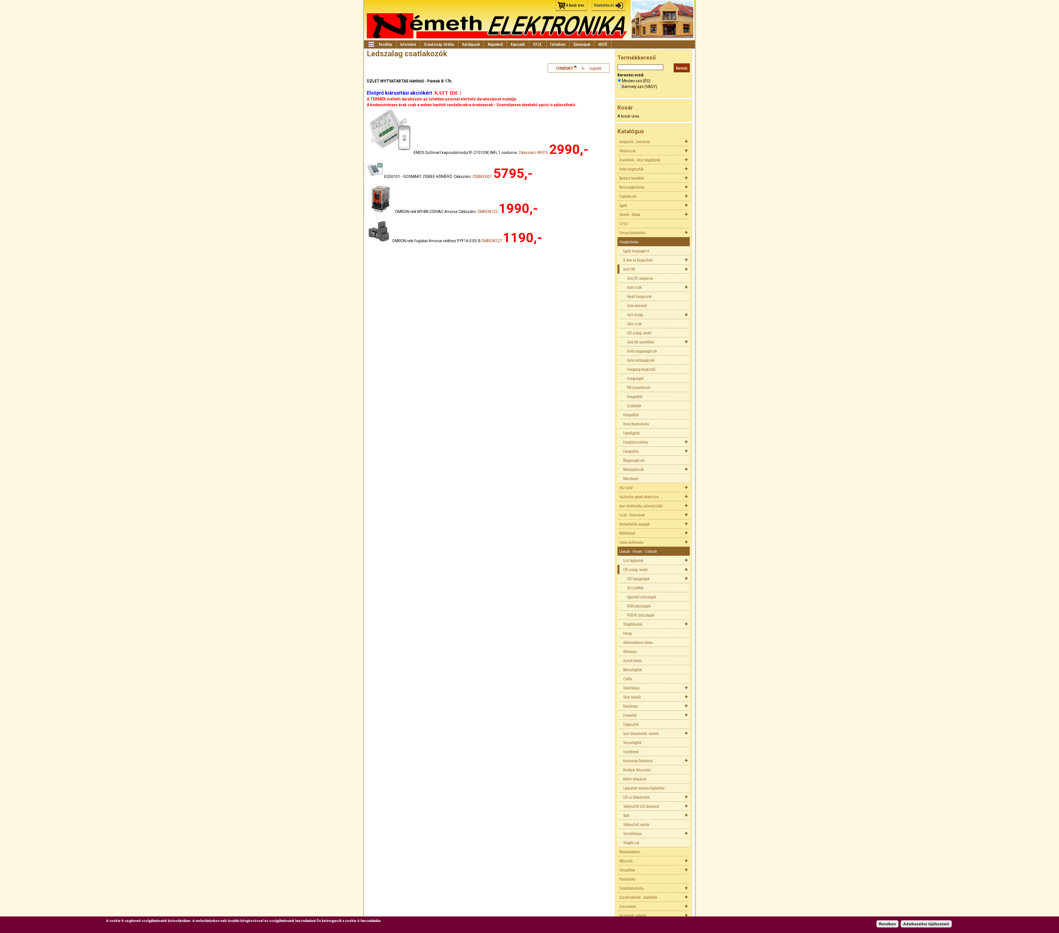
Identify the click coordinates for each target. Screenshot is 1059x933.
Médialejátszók (633, 469)
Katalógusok (471, 44)
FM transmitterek (638, 387)
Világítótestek (632, 624)
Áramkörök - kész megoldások (639, 159)
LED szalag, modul (639, 332)
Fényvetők (630, 715)
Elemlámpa (630, 706)
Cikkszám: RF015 (533, 152)
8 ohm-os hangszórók (637, 260)
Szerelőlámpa (632, 833)
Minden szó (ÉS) (636, 81)
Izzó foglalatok (633, 560)
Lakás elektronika (631, 542)
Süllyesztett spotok (636, 824)
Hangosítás (630, 451)
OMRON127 (492, 241)
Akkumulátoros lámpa (638, 642)
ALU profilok (635, 587)
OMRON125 (487, 211)
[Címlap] (497, 25)
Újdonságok (581, 44)
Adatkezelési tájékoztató (926, 924)
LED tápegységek (638, 578)
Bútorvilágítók (632, 669)
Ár (583, 68)
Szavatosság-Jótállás (439, 44)
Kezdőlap (385, 44)
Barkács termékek (631, 178)
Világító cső (631, 842)
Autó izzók (634, 287)
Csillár (627, 678)
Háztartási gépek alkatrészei (639, 496)
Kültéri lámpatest (634, 779)
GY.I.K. (537, 44)
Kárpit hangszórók (639, 296)
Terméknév (564, 68)
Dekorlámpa (631, 688)
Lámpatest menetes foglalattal (643, 788)
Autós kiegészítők (631, 169)
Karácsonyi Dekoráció (637, 760)
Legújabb (595, 68)
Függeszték (631, 724)
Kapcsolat (518, 44)
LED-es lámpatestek (636, 797)
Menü (371, 44)
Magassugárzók (634, 460)
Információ (408, 44)
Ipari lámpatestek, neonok (641, 733)
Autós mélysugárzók (640, 360)
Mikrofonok (630, 478)
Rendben (887, 924)
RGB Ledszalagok (639, 606)
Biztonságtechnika (632, 187)
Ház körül (626, 487)
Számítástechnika (631, 888)
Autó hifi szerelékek (640, 342)
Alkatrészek (627, 150)
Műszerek (626, 860)
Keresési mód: (630, 75)
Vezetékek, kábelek (632, 915)
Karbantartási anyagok (634, 524)
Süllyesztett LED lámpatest (641, 806)
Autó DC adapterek (640, 278)
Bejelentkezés (604, 5)
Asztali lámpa (632, 660)
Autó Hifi (629, 269)
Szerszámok (627, 906)
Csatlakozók (628, 196)
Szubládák (634, 405)
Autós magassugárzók (642, 351)
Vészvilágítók (632, 742)
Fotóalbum (557, 44)
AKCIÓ (602, 44)
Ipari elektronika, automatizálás (641, 505)
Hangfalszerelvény (635, 442)
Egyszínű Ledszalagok (641, 596)
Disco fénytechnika (636, 423)
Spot (626, 815)
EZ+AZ (623, 223)
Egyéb (623, 205)
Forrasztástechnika (632, 232)
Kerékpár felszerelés (637, 769)
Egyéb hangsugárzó (636, 251)
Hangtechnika (628, 241)
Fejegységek (635, 378)
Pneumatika (627, 879)
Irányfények (631, 751)
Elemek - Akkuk (629, 214)
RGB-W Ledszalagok (640, 615)
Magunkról (495, 44)
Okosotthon (627, 870)
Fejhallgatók (631, 433)
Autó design (635, 314)
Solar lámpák (632, 697)
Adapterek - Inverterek (634, 141)
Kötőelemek (627, 533)
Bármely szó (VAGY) (639, 86)
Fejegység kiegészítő (641, 369)
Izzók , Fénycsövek (632, 515)
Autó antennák (637, 305)
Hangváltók (635, 396)
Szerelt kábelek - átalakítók (638, 897)
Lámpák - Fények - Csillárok (638, 551)
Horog (627, 633)
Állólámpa (630, 651)
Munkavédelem (629, 851)
